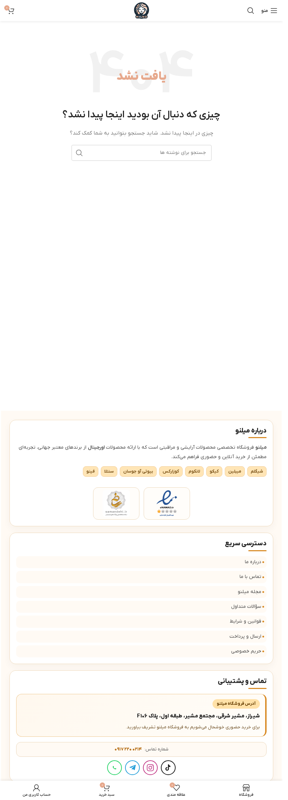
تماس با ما (250, 576)
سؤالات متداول (246, 606)
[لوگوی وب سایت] (141, 10)
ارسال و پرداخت (245, 636)
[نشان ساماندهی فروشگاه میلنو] (116, 503)
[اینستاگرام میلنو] (150, 767)
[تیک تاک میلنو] (168, 767)
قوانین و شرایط (245, 621)
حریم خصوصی (246, 651)
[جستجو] (251, 11)
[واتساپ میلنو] (114, 767)
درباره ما (253, 562)
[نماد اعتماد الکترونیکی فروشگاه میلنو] (167, 503)
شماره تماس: (141, 749)
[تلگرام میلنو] (132, 767)
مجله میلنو (249, 591)
